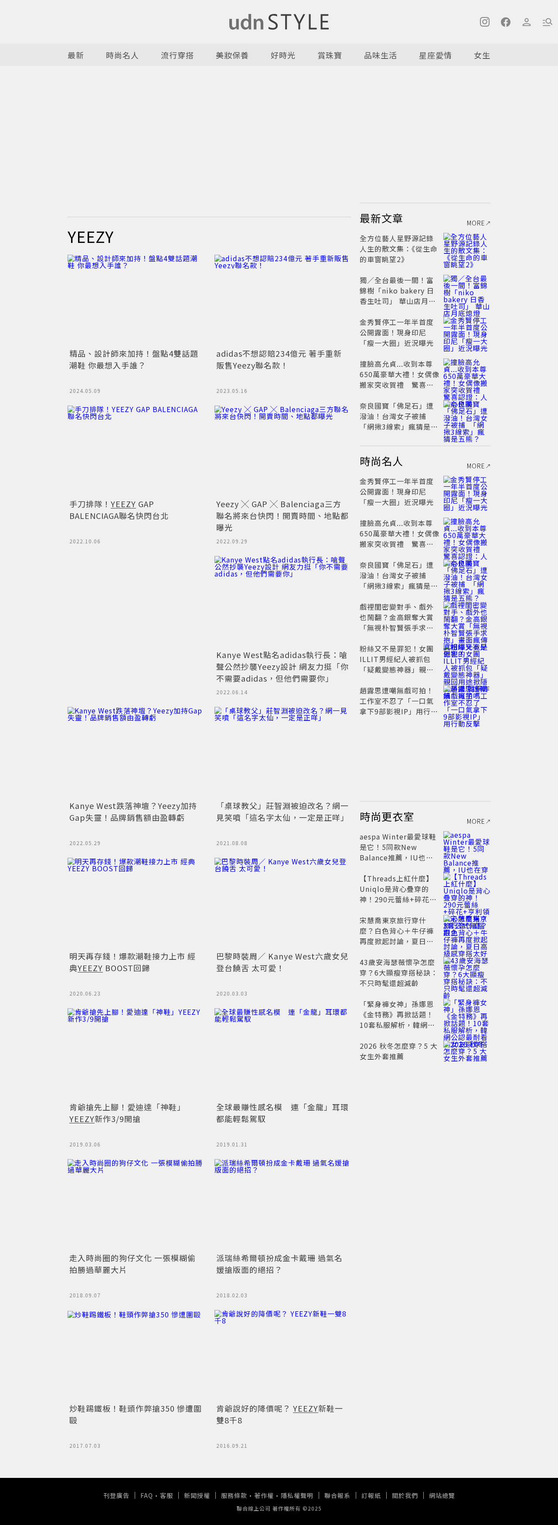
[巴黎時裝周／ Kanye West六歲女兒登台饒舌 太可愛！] (282, 903)
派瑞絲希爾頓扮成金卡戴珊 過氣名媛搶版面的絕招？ (279, 1263)
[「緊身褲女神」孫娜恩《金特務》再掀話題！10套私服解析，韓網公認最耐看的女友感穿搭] (466, 1014)
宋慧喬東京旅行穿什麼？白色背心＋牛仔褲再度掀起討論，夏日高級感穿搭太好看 (397, 936)
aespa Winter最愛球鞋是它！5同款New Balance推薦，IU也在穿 (398, 852)
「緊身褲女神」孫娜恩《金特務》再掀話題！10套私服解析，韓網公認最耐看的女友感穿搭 (397, 1020)
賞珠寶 (329, 55)
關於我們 (405, 1495)
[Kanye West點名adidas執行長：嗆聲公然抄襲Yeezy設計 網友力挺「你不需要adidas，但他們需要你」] (282, 601)
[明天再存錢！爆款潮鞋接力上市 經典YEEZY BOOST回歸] (136, 903)
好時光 (283, 55)
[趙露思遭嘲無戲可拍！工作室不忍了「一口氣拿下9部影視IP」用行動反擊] (466, 700)
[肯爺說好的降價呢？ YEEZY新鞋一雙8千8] (282, 1355)
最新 (76, 55)
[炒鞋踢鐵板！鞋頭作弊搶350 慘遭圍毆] (136, 1355)
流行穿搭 (177, 55)
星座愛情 (435, 55)
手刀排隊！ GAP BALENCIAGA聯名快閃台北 (119, 509)
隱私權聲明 (297, 1495)
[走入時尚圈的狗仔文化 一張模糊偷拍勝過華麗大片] (136, 1204)
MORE (476, 223)
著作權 (264, 1495)
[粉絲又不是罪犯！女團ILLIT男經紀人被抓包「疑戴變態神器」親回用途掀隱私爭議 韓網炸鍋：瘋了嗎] (466, 659)
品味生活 (380, 55)
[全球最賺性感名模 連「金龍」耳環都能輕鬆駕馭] (282, 1053)
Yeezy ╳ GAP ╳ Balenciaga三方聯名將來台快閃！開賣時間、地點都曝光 (282, 515)
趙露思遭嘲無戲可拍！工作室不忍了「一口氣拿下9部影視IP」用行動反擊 (399, 706)
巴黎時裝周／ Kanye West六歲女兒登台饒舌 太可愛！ (282, 961)
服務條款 (234, 1495)
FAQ (146, 1495)
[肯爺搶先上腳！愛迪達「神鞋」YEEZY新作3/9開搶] (136, 1053)
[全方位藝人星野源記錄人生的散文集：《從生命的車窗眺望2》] (466, 248)
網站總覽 (442, 1495)
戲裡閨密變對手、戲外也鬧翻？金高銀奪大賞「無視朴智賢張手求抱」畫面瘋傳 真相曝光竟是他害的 (399, 627)
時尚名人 (122, 55)
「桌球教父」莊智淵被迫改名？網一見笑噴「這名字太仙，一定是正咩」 (282, 811)
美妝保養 (232, 55)
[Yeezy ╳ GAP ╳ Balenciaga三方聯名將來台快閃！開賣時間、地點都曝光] (282, 451)
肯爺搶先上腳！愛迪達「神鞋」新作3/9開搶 (127, 1112)
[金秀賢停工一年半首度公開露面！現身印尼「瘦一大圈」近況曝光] (466, 332)
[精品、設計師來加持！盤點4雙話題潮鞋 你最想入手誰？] (136, 300)
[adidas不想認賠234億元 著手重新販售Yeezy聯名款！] (282, 300)
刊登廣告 (116, 1495)
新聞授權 (197, 1495)
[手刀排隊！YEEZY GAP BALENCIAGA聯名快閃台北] (136, 451)
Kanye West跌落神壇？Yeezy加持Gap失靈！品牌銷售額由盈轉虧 (133, 811)
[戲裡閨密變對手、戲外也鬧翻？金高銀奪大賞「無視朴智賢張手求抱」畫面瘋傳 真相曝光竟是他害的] (466, 617)
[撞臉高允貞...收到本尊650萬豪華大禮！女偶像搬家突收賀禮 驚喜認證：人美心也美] (466, 374)
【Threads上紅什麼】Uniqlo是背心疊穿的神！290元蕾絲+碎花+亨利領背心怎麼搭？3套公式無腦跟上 (398, 899)
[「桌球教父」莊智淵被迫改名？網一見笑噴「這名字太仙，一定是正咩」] (282, 752)
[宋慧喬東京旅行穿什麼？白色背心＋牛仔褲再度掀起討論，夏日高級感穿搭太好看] (466, 930)
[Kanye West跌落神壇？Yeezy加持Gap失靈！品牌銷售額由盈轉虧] (136, 752)
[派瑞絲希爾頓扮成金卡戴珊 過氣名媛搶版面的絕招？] (282, 1204)
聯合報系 (337, 1495)
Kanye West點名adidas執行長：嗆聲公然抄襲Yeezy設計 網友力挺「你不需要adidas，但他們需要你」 (282, 666)
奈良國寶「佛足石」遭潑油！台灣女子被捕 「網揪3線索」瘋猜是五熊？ (399, 421)
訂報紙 (371, 1495)
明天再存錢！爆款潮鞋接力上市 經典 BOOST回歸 (132, 961)
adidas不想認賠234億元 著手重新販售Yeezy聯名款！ (279, 359)
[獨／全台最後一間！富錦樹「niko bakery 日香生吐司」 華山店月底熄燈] (466, 290)
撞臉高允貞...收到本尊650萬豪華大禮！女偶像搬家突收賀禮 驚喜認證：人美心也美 (399, 379)
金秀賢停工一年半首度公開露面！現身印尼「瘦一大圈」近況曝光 (397, 332)
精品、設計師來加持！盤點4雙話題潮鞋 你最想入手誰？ (133, 359)
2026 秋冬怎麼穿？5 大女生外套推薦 (399, 1051)
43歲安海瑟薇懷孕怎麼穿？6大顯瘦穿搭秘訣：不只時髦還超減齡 (399, 972)
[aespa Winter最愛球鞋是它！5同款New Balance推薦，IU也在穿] (466, 847)
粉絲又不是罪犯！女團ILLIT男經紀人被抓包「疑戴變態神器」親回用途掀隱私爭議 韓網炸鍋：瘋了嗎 (398, 669)
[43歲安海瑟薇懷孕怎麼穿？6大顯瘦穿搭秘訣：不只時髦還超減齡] (466, 972)
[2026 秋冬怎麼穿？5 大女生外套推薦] (466, 1056)
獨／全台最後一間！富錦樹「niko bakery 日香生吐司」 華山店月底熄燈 (398, 296)
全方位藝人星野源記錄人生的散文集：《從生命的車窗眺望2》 (399, 248)
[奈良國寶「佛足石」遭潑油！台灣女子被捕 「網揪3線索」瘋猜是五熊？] (466, 416)
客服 (166, 1495)
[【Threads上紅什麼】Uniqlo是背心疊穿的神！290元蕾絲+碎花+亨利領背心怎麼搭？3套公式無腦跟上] (466, 888)
